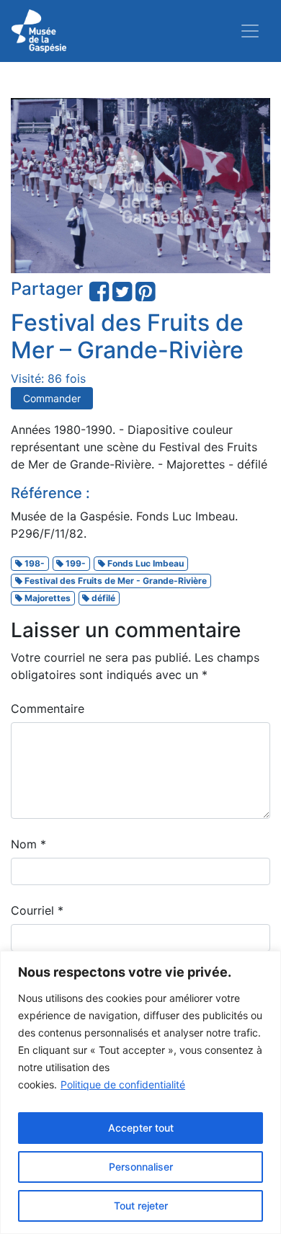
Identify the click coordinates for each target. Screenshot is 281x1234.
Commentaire (47, 708)
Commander (52, 398)
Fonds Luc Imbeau (144, 563)
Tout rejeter (141, 1205)
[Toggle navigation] (250, 31)
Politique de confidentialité (123, 1084)
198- (33, 563)
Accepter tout (141, 1128)
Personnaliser (141, 1166)
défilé (102, 597)
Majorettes (46, 597)
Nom (28, 844)
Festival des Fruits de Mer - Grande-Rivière (114, 580)
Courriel (37, 910)
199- (74, 563)
